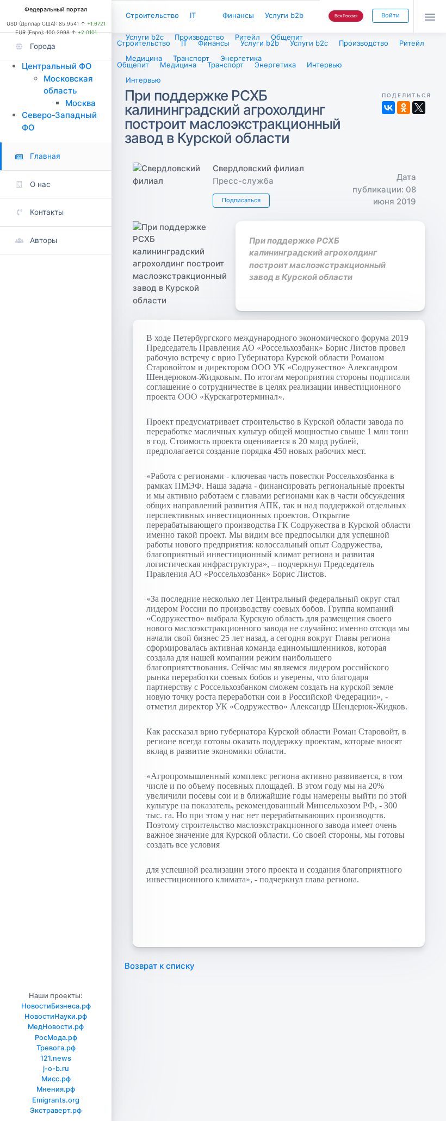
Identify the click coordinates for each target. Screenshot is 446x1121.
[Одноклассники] (403, 107)
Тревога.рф (56, 1048)
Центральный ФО (57, 66)
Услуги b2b (284, 15)
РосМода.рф (56, 1037)
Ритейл (247, 37)
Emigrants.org (55, 1100)
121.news (55, 1058)
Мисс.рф (56, 1079)
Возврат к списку (160, 966)
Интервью (143, 80)
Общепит (287, 37)
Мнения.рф (55, 1089)
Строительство (152, 15)
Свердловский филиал (258, 168)
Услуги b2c (145, 37)
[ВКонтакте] (388, 107)
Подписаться (241, 200)
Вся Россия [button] (345, 15)
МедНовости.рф (56, 1027)
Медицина (144, 58)
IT (193, 15)
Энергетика (241, 58)
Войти (390, 15)
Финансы (238, 15)
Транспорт (191, 58)
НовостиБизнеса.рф (56, 1006)
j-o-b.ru (56, 1068)
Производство (199, 37)
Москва (80, 103)
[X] (418, 107)
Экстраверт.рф (56, 1110)
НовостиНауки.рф (55, 1016)
